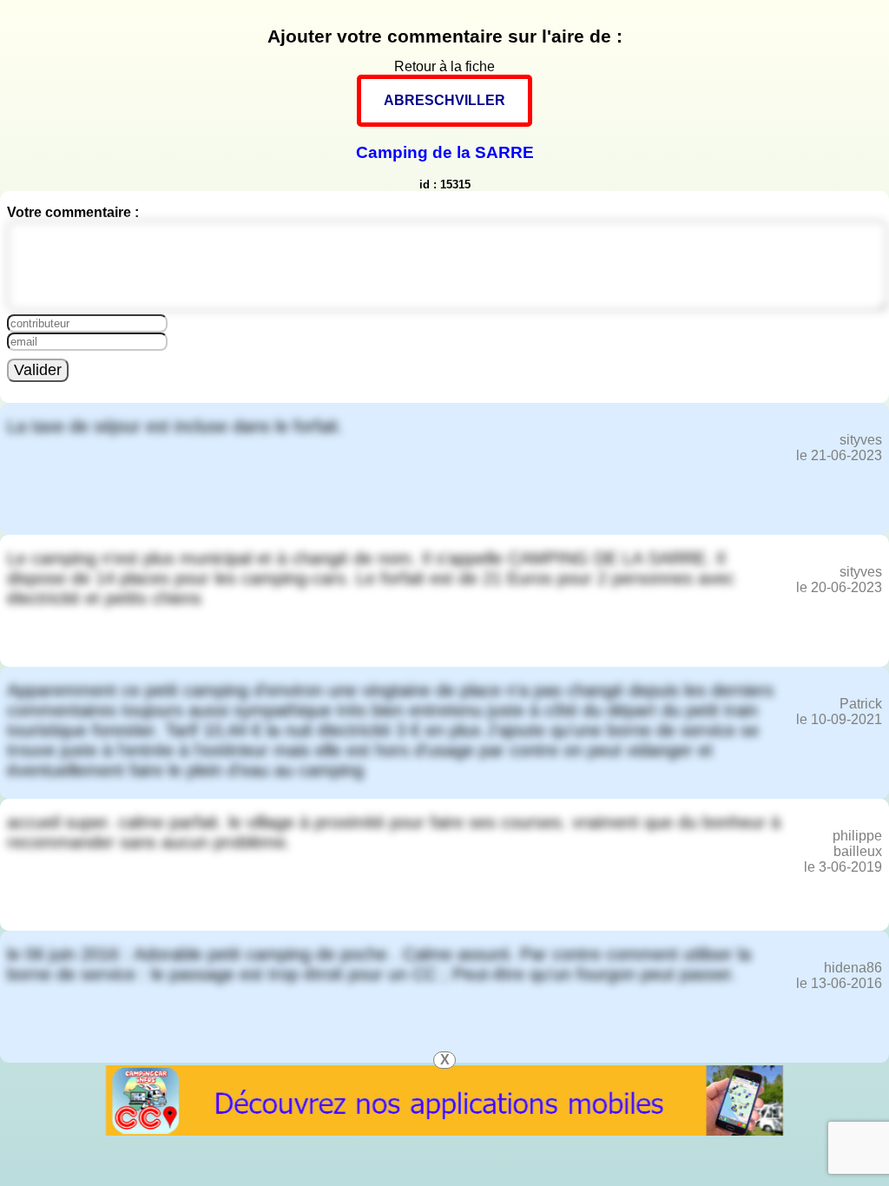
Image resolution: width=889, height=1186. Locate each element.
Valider (38, 370)
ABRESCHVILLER (444, 100)
